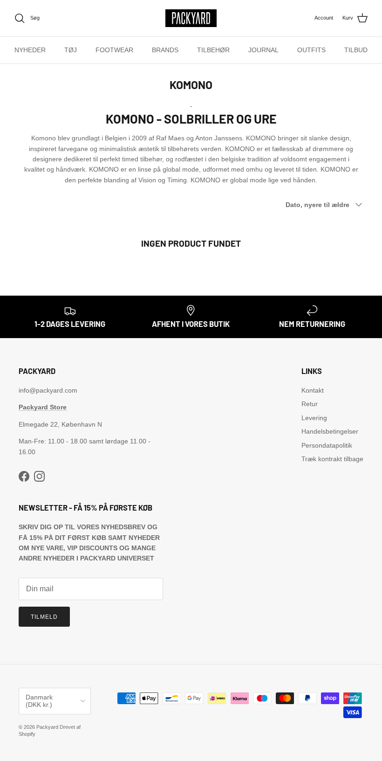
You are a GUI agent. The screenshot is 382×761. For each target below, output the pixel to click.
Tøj (70, 50)
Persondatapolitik (326, 445)
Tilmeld (44, 617)
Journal (263, 50)
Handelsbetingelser (329, 431)
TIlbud (356, 50)
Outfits (311, 50)
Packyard (47, 727)
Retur (309, 404)
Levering (314, 418)
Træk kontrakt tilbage (332, 459)
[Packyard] (191, 18)
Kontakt (312, 390)
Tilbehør (213, 50)
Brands (165, 50)
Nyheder (30, 50)
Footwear (114, 50)
